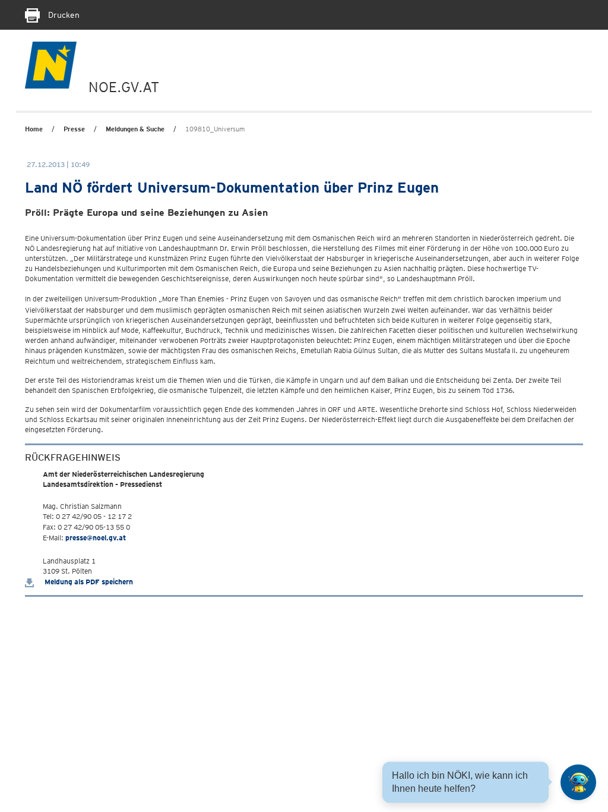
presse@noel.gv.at (95, 537)
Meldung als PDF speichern (88, 581)
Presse (74, 129)
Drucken (63, 15)
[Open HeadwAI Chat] (578, 782)
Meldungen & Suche (135, 129)
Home (34, 129)
